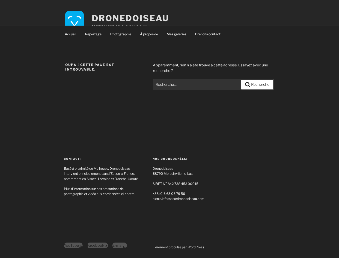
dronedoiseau (130, 18)
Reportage (93, 34)
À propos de (149, 34)
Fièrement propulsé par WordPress (178, 247)
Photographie (120, 34)
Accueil (70, 34)
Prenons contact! (208, 34)
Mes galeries (176, 34)
